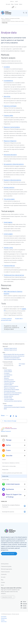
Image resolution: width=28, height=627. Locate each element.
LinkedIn (25, 607)
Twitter (24, 601)
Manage (8, 440)
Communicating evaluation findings (12, 359)
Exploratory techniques (10, 106)
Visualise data (5, 479)
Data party (6, 378)
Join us (12, 1)
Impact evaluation (8, 405)
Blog (12, 4)
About (20, 4)
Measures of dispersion (10, 141)
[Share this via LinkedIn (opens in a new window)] (16, 416)
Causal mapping (8, 222)
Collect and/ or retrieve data (9, 466)
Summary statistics (9, 187)
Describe (9, 455)
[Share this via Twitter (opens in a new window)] (10, 416)
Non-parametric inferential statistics (14, 164)
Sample (4, 459)
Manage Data (5, 469)
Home (2, 18)
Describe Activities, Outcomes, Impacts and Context (13, 21)
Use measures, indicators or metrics (10, 462)
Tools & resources (5, 571)
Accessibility (3, 616)
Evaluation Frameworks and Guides (12, 18)
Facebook (25, 603)
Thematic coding (8, 247)
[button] (23, 12)
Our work (8, 4)
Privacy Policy (4, 618)
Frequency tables (8, 115)
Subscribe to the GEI (7, 597)
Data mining (7, 96)
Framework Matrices (9, 265)
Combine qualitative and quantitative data (12, 472)
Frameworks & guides (6, 566)
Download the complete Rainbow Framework (11, 506)
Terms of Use (3, 621)
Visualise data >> (19, 318)
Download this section (8, 511)
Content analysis (8, 234)
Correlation (7, 67)
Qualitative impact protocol (10, 348)
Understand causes (13, 484)
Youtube (24, 605)
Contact (16, 4)
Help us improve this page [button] (10, 420)
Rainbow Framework (6, 19)
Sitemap (2, 620)
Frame (8, 450)
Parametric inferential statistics (12, 180)
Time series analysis (9, 199)
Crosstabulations (8, 80)
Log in (16, 1)
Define (8, 445)
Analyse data (4, 22)
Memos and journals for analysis (11, 389)
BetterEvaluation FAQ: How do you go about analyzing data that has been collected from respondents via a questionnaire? (14, 356)
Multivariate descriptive (10, 154)
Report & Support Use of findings (13, 495)
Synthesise (10, 489)
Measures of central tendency (12, 127)
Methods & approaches (6, 569)
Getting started (4, 563)
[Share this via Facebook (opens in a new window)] (13, 416)
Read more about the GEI (8, 553)
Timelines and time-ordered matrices (14, 275)
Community (3, 574)
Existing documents (9, 379)
